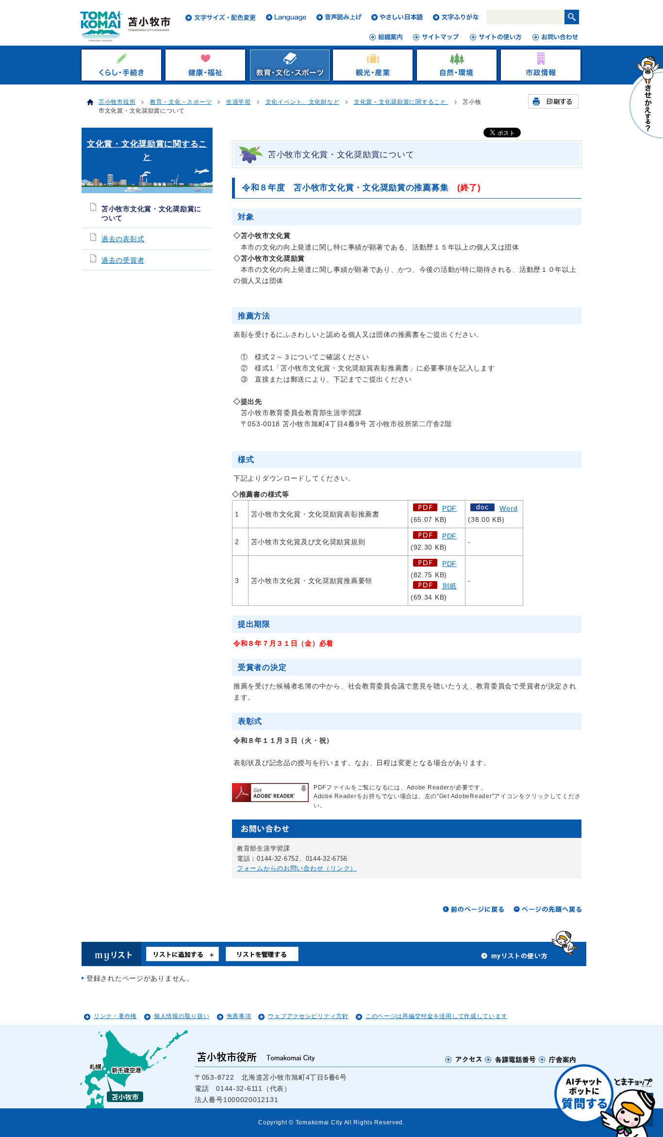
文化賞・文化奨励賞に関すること (401, 102)
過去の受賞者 (122, 260)
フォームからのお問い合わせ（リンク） (297, 868)
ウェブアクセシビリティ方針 (308, 1016)
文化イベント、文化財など (302, 102)
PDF (449, 508)
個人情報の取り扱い (181, 1016)
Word (508, 508)
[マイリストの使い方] (514, 958)
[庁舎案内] (558, 1059)
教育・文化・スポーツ (181, 102)
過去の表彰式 (122, 239)
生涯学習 (238, 102)
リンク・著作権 (115, 1016)
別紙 (449, 586)
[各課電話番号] (510, 1059)
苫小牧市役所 (117, 102)
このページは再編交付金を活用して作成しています (436, 1016)
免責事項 (239, 1016)
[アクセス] (463, 1059)
